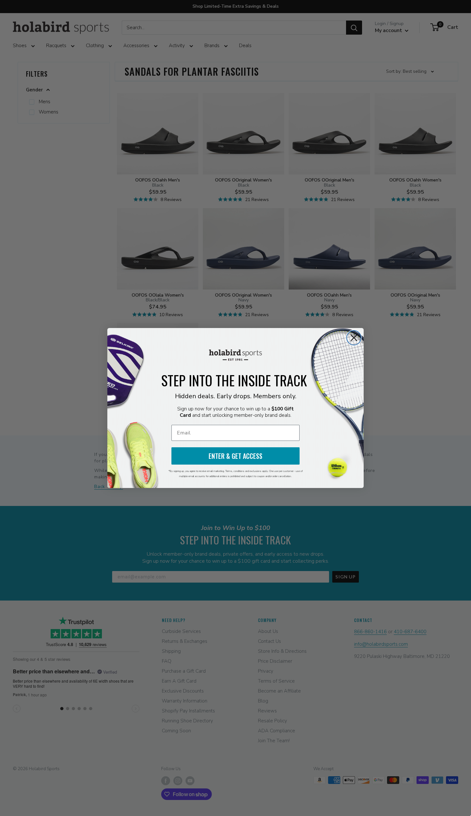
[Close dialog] (354, 338)
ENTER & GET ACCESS (235, 456)
